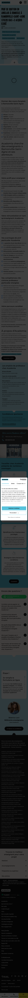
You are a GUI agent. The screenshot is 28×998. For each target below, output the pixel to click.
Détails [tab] (13, 483)
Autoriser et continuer (14, 508)
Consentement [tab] (5, 483)
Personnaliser (13, 512)
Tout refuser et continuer (14, 517)
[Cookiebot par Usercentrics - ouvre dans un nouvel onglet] (20, 480)
